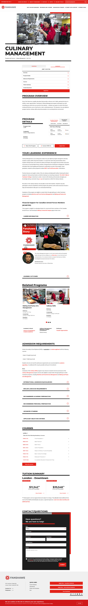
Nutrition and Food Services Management (41, 194)
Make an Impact (22, 1)
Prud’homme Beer (53, 168)
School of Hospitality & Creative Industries (29, 331)
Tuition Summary (27, 84)
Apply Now (46, 90)
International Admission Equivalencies (37, 382)
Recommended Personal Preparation (37, 404)
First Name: (28, 537)
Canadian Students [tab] (54, 120)
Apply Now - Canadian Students (66, 583)
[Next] (73, 305)
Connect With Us (46, 145)
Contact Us (8, 588)
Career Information (30, 216)
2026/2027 (57, 66)
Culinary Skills (33, 370)
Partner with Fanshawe (34, 588)
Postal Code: (29, 531)
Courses (25, 81)
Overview (25, 72)
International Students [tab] (64, 120)
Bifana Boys (54, 255)
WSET (45, 168)
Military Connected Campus (44, 210)
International (82, 7)
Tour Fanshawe (66, 591)
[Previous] (17, 305)
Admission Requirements (28, 78)
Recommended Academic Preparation (37, 396)
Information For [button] (6, 1)
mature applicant (55, 349)
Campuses (8, 590)
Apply (51, 1)
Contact (44, 1)
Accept (79, 603)
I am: (27, 526)
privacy (31, 560)
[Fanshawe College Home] (8, 7)
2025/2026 (34, 66)
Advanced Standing (30, 411)
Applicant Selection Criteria (34, 418)
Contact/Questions (27, 87)
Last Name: (49, 537)
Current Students (33, 584)
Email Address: (29, 542)
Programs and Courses (10, 58)
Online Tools (59, 1)
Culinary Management (20, 58)
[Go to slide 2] (48, 322)
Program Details (26, 75)
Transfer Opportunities (62, 330)
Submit (62, 564)
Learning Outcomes (30, 276)
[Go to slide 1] (46, 322)
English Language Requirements (35, 389)
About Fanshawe (35, 1)
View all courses (29, 464)
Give (30, 590)
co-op (40, 179)
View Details (39, 493)
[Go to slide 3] (50, 322)
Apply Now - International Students (66, 587)
